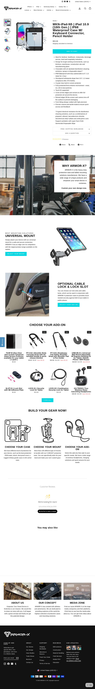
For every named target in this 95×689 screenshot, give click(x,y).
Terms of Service (45, 663)
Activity (49, 10)
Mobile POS (56, 659)
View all (47, 400)
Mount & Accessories (62, 10)
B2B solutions (57, 647)
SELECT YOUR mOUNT (16, 253)
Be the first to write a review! (47, 511)
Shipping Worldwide (43, 648)
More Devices (38, 10)
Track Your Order (45, 657)
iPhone (29, 6)
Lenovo (27, 10)
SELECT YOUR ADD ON (69, 304)
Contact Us (29, 662)
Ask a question (72, 133)
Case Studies (30, 653)
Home (54, 20)
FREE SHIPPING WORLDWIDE (72, 129)
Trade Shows (30, 656)
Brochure (29, 659)
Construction (57, 650)
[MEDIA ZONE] (77, 591)
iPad (38, 6)
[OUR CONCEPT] (47, 591)
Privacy (42, 660)
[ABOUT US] (18, 591)
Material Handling (58, 653)
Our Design (29, 650)
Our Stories (29, 647)
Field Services (57, 656)
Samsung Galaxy (49, 6)
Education (56, 662)
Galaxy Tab (62, 6)
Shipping (55, 43)
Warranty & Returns (43, 653)
